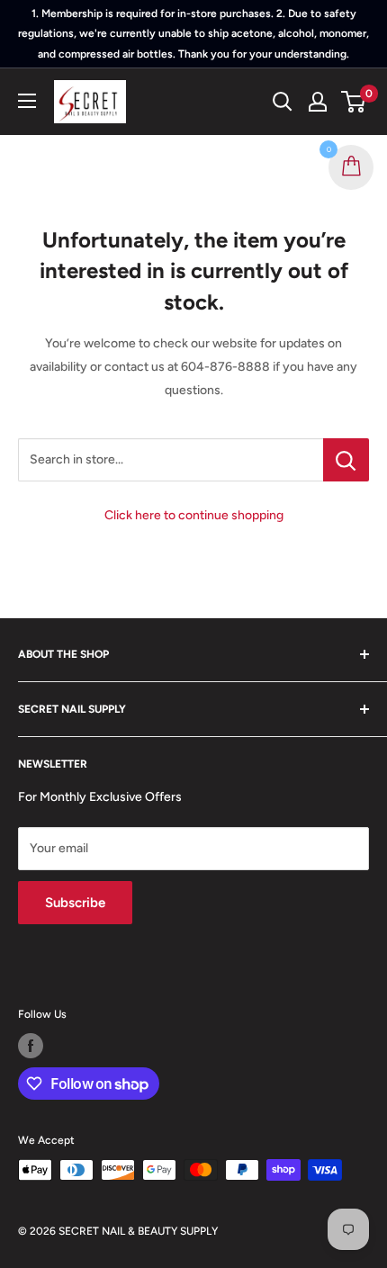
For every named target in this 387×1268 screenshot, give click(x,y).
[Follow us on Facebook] (30, 1045)
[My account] (318, 102)
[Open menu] (27, 101)
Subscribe (75, 903)
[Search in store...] (346, 459)
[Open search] (282, 102)
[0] (354, 101)
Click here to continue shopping (194, 515)
